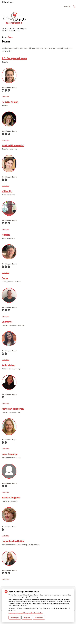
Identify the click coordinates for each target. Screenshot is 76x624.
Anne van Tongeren (13, 408)
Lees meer (5, 96)
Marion (6, 234)
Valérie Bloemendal (13, 145)
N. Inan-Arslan (10, 102)
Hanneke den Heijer (13, 541)
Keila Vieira (8, 365)
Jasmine (7, 321)
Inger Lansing (10, 454)
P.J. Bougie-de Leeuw (14, 58)
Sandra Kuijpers (11, 497)
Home (4, 37)
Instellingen (15, 618)
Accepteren (39, 618)
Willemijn (7, 191)
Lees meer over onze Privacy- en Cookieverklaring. (26, 613)
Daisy (5, 278)
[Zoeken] (74, 6)
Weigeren (27, 618)
